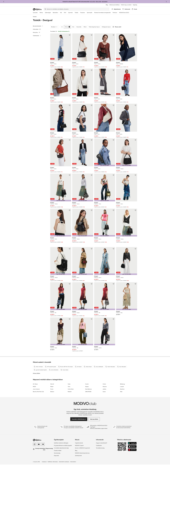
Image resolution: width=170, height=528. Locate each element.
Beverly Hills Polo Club (38, 391)
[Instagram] (34, 444)
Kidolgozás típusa (106, 26)
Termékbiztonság (100, 448)
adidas (104, 389)
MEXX (34, 386)
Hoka (69, 384)
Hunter (87, 384)
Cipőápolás (99, 445)
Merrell (52, 384)
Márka (67, 26)
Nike (121, 391)
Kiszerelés (78, 26)
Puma (51, 389)
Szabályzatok (78, 455)
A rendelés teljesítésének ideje (61, 448)
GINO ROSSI (88, 391)
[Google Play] (132, 443)
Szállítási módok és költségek (61, 443)
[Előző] (3, 1)
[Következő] (166, 1)
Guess (104, 391)
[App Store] (132, 446)
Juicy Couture (36, 389)
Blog (107, 4)
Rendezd (53, 26)
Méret (85, 26)
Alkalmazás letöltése (114, 4)
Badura (52, 391)
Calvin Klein (71, 389)
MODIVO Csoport (79, 445)
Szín (73, 26)
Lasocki (122, 386)
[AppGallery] (132, 449)
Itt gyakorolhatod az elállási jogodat (63, 445)
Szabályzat (44, 461)
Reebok (69, 391)
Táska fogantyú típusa (94, 26)
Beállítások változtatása (53, 461)
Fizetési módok (57, 450)
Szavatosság (57, 453)
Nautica (105, 386)
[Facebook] (43, 444)
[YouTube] (38, 444)
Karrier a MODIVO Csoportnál (82, 448)
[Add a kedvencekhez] (69, 35)
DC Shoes (35, 384)
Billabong (122, 384)
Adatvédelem (73, 461)
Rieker (51, 386)
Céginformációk (79, 443)
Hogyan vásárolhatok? (101, 443)
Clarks (104, 384)
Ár (62, 26)
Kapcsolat (56, 455)
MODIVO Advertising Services (82, 453)
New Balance (88, 389)
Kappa (87, 386)
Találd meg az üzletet (126, 4)
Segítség (135, 4)
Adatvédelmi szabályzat (64, 461)
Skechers (122, 389)
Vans (69, 386)
